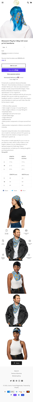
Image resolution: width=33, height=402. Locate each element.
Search (16, 371)
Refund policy (16, 376)
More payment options (13, 74)
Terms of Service (16, 373)
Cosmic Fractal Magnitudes (15, 385)
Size (4, 47)
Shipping (4, 53)
